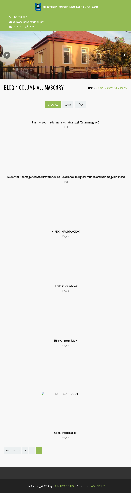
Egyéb (68, 104)
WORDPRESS (98, 486)
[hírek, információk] (65, 394)
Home (91, 87)
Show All (53, 104)
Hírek (80, 104)
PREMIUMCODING (63, 486)
